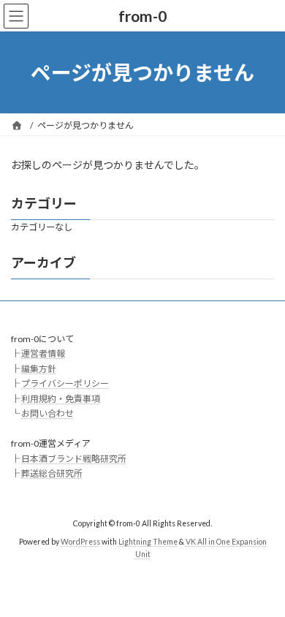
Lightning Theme (148, 541)
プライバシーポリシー (65, 383)
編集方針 (38, 368)
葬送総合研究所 (52, 473)
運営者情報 (43, 353)
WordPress (80, 541)
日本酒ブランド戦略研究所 (73, 458)
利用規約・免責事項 (60, 398)
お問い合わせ (47, 413)
